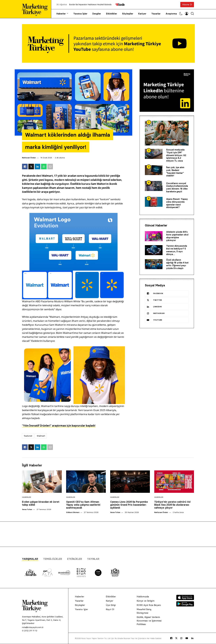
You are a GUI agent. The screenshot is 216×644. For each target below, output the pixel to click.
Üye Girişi (111, 605)
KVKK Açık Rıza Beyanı (149, 605)
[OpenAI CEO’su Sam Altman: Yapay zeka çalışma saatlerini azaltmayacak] (86, 481)
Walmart (41, 435)
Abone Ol (187, 4)
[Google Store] (185, 605)
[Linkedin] (192, 638)
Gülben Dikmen (72, 512)
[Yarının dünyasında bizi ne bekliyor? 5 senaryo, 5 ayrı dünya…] (154, 250)
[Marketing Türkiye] (36, 9)
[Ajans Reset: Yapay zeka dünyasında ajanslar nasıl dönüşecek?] (154, 202)
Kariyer (142, 13)
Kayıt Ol (110, 609)
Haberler (61, 13)
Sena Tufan (27, 509)
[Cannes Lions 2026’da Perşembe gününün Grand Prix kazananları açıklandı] (130, 481)
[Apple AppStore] (185, 599)
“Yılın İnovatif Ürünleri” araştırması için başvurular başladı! (58, 425)
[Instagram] (181, 638)
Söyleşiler (127, 13)
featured (28, 435)
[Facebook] (171, 638)
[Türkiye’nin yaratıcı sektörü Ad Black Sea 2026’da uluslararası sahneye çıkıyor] (174, 481)
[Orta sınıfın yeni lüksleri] (167, 133)
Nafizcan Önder (29, 158)
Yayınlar (93, 558)
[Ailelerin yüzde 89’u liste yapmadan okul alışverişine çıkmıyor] (154, 236)
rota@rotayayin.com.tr (32, 627)
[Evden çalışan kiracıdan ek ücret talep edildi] (42, 481)
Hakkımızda (143, 596)
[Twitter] (176, 638)
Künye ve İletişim (145, 600)
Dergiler (96, 13)
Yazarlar (155, 13)
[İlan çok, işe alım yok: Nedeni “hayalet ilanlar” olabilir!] (154, 170)
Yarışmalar (30, 558)
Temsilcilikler (52, 558)
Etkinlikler (111, 13)
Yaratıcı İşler (80, 13)
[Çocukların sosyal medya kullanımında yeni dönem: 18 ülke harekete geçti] (154, 186)
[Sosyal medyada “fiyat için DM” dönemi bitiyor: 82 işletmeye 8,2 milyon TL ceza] (154, 154)
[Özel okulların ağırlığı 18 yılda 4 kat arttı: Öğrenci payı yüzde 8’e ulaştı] (154, 264)
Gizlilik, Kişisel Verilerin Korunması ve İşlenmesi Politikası (149, 621)
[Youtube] (186, 638)
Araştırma (171, 13)
